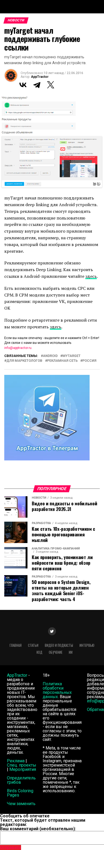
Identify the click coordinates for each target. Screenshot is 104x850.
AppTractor (40, 77)
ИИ (71, 652)
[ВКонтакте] (23, 84)
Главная (16, 645)
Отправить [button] (10, 847)
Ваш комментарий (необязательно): (38, 828)
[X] (50, 84)
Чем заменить (21, 803)
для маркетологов (24, 361)
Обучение (55, 652)
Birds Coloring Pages (20, 793)
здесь (91, 276)
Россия (89, 361)
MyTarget (71, 356)
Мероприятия (22, 769)
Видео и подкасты (59, 645)
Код (39, 652)
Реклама (16, 760)
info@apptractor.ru (17, 348)
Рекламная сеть (62, 361)
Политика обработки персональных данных (57, 690)
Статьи (33, 645)
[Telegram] (36, 84)
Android (50, 356)
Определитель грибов (21, 780)
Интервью (86, 645)
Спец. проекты (21, 765)
